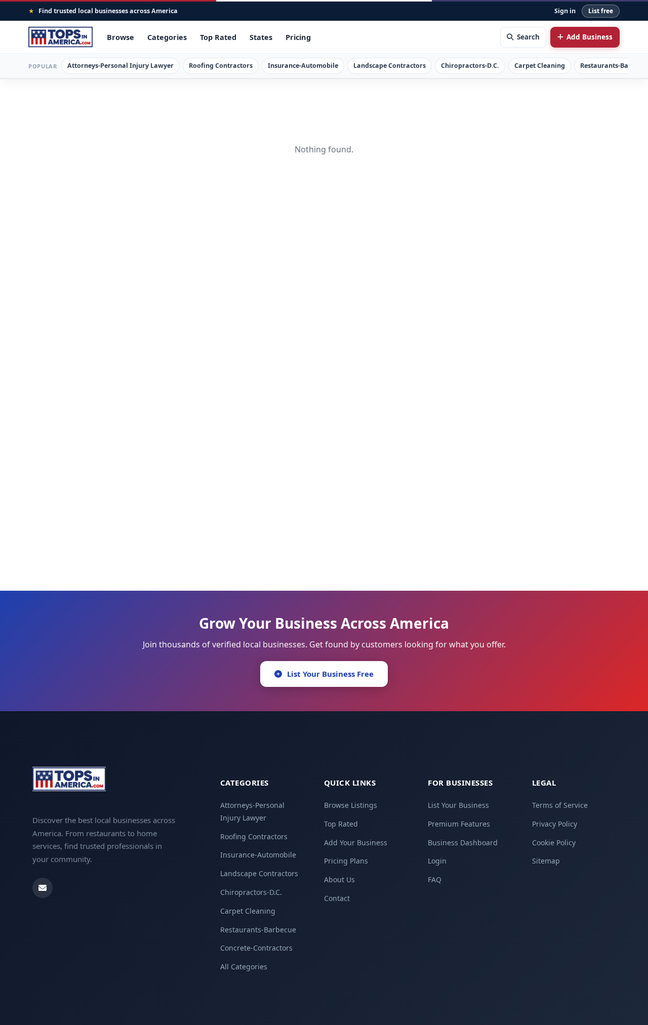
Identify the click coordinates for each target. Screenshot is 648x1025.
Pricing (298, 37)
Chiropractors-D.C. (470, 65)
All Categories (243, 966)
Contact (337, 898)
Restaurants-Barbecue (258, 929)
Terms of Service (560, 805)
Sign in (565, 11)
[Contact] (42, 888)
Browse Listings (350, 805)
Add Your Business (355, 842)
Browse (120, 37)
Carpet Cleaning (539, 65)
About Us (339, 879)
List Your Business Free (330, 674)
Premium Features (459, 824)
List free (600, 11)
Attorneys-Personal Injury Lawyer (120, 65)
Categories (167, 37)
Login (437, 861)
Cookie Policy (554, 842)
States (261, 37)
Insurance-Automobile (303, 65)
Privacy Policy (554, 824)
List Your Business (458, 805)
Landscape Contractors (389, 65)
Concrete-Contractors (256, 948)
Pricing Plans (346, 861)
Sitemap (546, 861)
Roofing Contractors (221, 65)
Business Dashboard (463, 842)
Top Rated (218, 37)
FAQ (434, 879)
